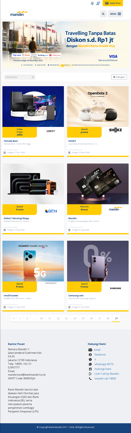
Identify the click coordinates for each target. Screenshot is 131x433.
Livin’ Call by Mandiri (106, 373)
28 (108, 318)
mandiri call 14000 (105, 378)
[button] (92, 3)
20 (41, 318)
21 (49, 318)
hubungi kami (102, 369)
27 (99, 318)
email (97, 349)
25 (83, 318)
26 (91, 318)
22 (58, 318)
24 (74, 318)
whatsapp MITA (104, 364)
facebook (100, 354)
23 (66, 318)
